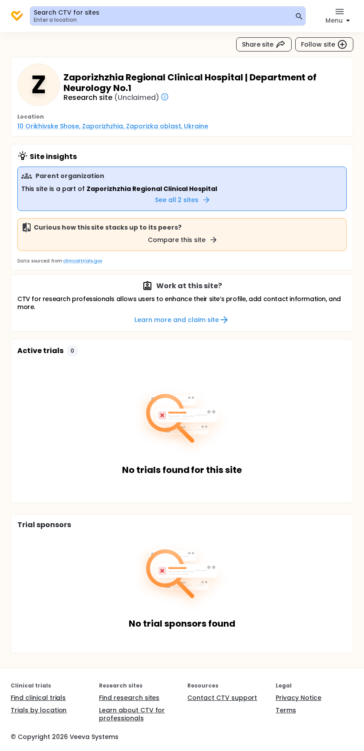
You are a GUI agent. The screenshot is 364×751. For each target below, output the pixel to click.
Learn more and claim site (176, 319)
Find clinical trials (38, 698)
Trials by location (39, 710)
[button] (72, 351)
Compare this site (177, 239)
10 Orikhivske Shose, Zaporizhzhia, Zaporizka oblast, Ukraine (112, 126)
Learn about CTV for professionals (132, 714)
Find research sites (129, 698)
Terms (286, 710)
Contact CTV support (222, 698)
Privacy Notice (298, 698)
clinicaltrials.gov (82, 261)
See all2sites (177, 199)
